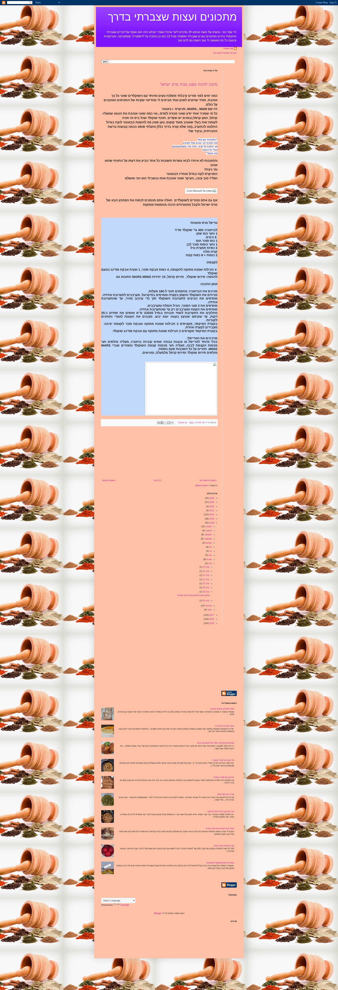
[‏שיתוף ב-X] (165, 422)
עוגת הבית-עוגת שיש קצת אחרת (220, 828)
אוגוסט (208, 543)
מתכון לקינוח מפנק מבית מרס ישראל (189, 84)
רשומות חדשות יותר (208, 480)
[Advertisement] (159, 453)
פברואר (208, 605)
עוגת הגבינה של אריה (224, 726)
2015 (211, 623)
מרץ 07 (205, 583)
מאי (210, 555)
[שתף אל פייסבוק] (162, 422)
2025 (211, 498)
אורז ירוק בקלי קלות (225, 794)
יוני (210, 551)
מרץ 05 (205, 587)
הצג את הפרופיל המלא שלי (225, 53)
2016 (211, 619)
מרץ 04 (205, 592)
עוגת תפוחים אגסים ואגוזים (222, 709)
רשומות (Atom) (202, 485)
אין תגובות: (182, 422)
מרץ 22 (205, 567)
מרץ (210, 563)
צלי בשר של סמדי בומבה (223, 760)
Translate (124, 905)
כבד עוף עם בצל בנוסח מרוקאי (220, 811)
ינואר (209, 609)
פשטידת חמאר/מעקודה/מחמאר (220, 863)
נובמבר (208, 530)
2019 (211, 519)
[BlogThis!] (168, 422)
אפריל (209, 559)
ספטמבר (208, 539)
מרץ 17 (205, 575)
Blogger (158, 913)
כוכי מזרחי (228, 48)
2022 (211, 506)
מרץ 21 (205, 571)
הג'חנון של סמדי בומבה (224, 777)
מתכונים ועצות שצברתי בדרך (172, 17)
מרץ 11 (205, 579)
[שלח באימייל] (172, 422)
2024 (211, 502)
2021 (211, 510)
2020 (211, 514)
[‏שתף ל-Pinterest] (158, 422)
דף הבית (157, 480)
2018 (211, 523)
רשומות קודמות (108, 480)
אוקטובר (208, 534)
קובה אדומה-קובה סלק (224, 845)
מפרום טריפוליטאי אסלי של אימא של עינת (215, 743)
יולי (210, 547)
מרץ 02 (205, 600)
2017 (211, 615)
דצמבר (208, 526)
